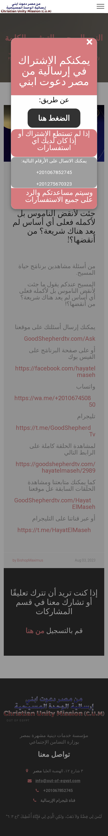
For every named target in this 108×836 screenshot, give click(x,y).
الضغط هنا (54, 118)
